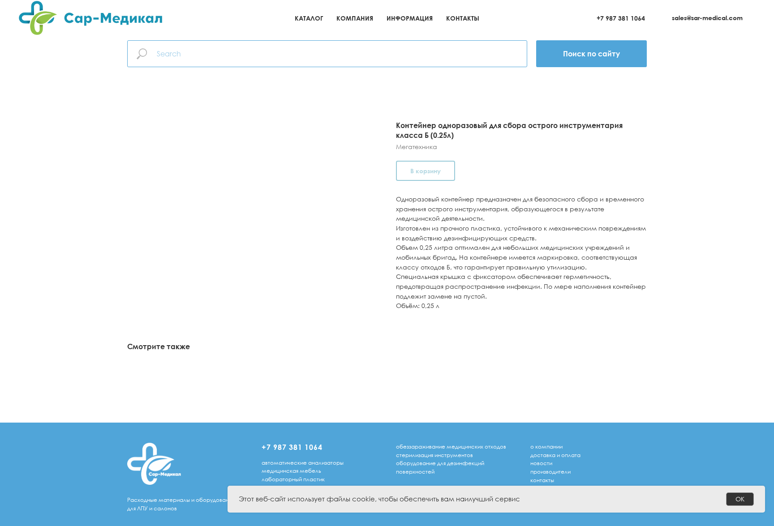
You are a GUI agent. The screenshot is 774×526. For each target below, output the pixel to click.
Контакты (462, 18)
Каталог (309, 18)
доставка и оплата (555, 455)
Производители (550, 471)
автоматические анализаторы (303, 462)
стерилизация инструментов (434, 455)
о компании (546, 446)
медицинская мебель (291, 470)
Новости (541, 463)
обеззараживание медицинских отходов (451, 446)
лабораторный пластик (293, 479)
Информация (410, 18)
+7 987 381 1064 (621, 18)
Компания (354, 18)
